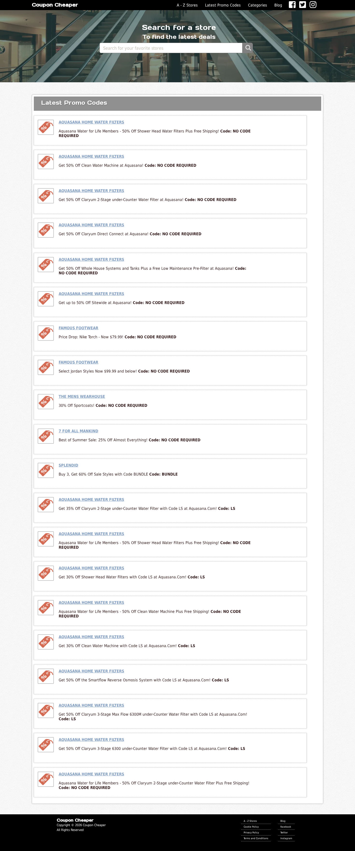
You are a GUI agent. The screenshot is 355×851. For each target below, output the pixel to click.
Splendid (68, 465)
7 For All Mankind (78, 431)
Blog (278, 5)
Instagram (286, 838)
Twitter (284, 832)
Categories (257, 5)
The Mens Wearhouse (82, 396)
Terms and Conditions (256, 838)
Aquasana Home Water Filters (91, 122)
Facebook (285, 826)
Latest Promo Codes (223, 5)
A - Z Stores (187, 5)
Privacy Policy (251, 832)
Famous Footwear (78, 328)
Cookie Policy (251, 826)
